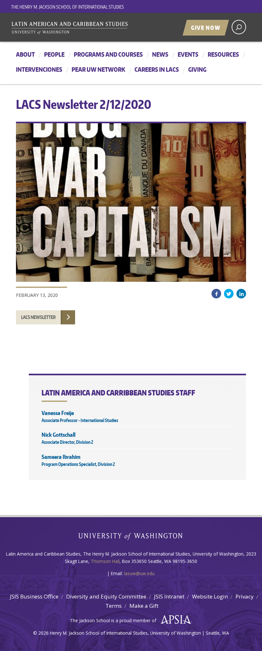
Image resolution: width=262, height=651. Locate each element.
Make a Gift (143, 605)
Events (188, 54)
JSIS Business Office (34, 596)
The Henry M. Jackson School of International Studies (67, 7)
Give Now (205, 27)
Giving (197, 69)
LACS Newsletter (38, 317)
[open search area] (239, 27)
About (25, 54)
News (160, 54)
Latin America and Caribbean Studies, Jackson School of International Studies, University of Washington (91, 28)
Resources (223, 54)
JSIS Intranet (169, 596)
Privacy (244, 596)
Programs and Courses (108, 54)
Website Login (210, 596)
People (54, 54)
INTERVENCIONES (39, 69)
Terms (113, 605)
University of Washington (131, 537)
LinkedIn (241, 293)
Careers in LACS (157, 69)
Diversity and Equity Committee (106, 596)
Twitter (229, 293)
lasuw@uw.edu (139, 573)
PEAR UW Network (98, 69)
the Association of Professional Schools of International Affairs (174, 619)
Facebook (216, 293)
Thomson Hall (105, 561)
